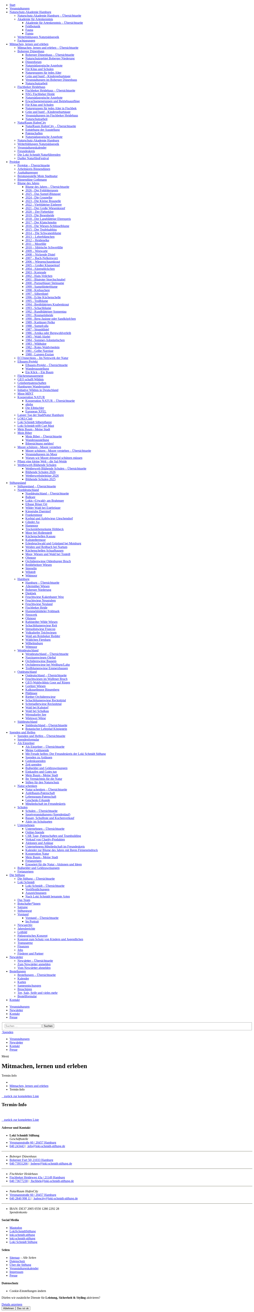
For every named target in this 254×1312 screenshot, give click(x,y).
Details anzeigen (12, 1304)
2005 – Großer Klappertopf (42, 265)
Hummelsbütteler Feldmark (42, 611)
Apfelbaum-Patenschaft (40, 793)
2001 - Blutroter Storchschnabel (45, 279)
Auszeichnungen (35, 893)
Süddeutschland (27, 721)
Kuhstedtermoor (35, 539)
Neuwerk (31, 614)
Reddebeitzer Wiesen (38, 564)
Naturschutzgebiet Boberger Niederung (50, 58)
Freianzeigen (33, 860)
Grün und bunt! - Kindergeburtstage (47, 76)
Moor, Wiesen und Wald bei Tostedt (47, 554)
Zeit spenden (33, 764)
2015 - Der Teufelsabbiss (41, 229)
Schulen (22, 807)
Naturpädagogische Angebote (44, 65)
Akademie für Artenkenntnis (35, 19)
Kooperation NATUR (31, 397)
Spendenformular (28, 739)
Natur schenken (27, 786)
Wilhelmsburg (34, 643)
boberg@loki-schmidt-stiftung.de (51, 1163)
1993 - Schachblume (38, 308)
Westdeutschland (27, 650)
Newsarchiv (25, 925)
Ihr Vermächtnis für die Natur (43, 778)
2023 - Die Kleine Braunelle (43, 201)
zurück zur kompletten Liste (20, 1096)
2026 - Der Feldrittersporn (41, 190)
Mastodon (16, 1227)
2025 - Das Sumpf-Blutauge (43, 194)
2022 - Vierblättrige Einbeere (43, 204)
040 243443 (17, 1146)
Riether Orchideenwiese (40, 696)
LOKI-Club (24, 418)
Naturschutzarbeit (36, 83)
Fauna (29, 30)
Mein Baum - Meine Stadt (33, 429)
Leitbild (22, 932)
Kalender (23, 978)
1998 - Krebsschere (37, 290)
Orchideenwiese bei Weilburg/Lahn (47, 664)
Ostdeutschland (27, 671)
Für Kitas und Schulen (39, 69)
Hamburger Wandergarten (33, 386)
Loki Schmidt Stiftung (23, 1242)
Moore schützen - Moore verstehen (39, 447)
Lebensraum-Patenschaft (40, 796)
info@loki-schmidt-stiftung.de (46, 1146)
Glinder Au (32, 522)
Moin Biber (24, 432)
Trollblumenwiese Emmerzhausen (46, 668)
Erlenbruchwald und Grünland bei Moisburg (53, 543)
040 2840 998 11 (20, 1198)
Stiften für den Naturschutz (42, 782)
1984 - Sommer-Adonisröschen (45, 340)
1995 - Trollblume (36, 301)
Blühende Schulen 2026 (40, 472)
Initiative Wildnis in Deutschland (37, 390)
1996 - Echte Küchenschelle (43, 297)
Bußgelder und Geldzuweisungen (46, 768)
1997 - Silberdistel (36, 293)
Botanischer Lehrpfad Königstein (46, 728)
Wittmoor (31, 575)
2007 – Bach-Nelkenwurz (41, 258)
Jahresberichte (26, 928)
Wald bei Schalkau (37, 711)
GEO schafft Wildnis (30, 379)
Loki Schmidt (26, 882)
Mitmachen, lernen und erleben (29, 44)
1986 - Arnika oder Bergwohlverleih (48, 333)
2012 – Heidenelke (37, 240)
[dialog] (127, 1303)
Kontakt (15, 1000)
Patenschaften (34, 133)
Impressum (16, 1272)
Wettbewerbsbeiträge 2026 (42, 475)
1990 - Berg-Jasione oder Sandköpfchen (50, 318)
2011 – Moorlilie (35, 243)
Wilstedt (30, 572)
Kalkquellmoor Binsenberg (42, 689)
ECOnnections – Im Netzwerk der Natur (42, 358)
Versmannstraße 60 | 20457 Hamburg (33, 1142)
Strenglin (31, 568)
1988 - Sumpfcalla (36, 326)
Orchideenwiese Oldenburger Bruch (48, 561)
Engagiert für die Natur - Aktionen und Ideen (53, 864)
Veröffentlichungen (37, 889)
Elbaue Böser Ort (36, 504)
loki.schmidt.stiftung (22, 1235)
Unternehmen (26, 825)
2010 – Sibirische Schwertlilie (44, 247)
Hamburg (23, 579)
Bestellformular (27, 996)
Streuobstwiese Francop (40, 629)
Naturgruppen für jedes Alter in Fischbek (51, 108)
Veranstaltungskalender (31, 147)
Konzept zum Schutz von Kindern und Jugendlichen (50, 939)
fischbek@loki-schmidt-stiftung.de (52, 1181)
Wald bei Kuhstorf (36, 707)
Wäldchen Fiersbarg (38, 639)
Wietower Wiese (35, 718)
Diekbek (30, 593)
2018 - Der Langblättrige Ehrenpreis (48, 219)
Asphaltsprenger (27, 172)
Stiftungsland (18, 482)
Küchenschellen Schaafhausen (44, 550)
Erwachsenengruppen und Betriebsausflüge (52, 101)
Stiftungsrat (24, 910)
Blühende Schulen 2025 (40, 479)
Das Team (23, 900)
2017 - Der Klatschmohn (41, 222)
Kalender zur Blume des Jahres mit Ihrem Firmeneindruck (61, 850)
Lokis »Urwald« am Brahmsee (44, 500)
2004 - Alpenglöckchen (40, 268)
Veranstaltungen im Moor (41, 454)
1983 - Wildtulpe (35, 343)
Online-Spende (34, 832)
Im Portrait (32, 921)
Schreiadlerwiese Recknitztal (43, 704)
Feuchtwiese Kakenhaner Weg (44, 597)
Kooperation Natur (37, 853)
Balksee (30, 497)
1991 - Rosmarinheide (39, 315)
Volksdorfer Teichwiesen (41, 632)
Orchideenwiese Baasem (40, 661)
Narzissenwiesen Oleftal (40, 657)
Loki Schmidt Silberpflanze (34, 422)
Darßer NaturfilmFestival (33, 158)
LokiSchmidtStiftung (23, 1231)
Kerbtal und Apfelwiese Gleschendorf (49, 518)
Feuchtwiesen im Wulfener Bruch (46, 679)
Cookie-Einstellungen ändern (28, 1291)
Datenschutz (17, 1261)
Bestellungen (18, 971)
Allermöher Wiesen (37, 586)
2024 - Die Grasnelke (38, 197)
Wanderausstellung (37, 368)
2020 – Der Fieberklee (39, 211)
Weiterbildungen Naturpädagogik (38, 37)
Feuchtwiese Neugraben (40, 600)
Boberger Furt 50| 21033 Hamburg (31, 1160)
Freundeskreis (26, 151)
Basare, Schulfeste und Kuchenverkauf (49, 818)
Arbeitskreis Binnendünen (33, 169)
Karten (21, 982)
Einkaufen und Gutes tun (41, 771)
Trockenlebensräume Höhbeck (44, 529)
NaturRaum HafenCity (31, 122)
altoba (29, 404)
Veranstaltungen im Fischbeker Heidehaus (51, 115)
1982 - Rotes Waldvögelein (42, 347)
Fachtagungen (26, 40)
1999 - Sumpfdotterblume (41, 286)
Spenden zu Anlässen (38, 757)
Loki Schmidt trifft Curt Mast (35, 425)
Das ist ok (23, 1308)
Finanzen (23, 946)
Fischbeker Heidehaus (31, 87)
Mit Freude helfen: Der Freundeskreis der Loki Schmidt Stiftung (65, 753)
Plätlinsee (31, 693)
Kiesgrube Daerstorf (38, 511)
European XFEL (35, 411)
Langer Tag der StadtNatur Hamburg (40, 415)
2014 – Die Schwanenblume (43, 233)
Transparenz (25, 942)
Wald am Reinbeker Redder (42, 636)
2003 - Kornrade (35, 272)
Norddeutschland (28, 490)
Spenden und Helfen (22, 732)
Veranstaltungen (20, 8)
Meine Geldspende (37, 750)
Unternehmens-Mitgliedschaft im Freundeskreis (55, 846)
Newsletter (16, 957)
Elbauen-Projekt (27, 361)
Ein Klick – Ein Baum (39, 372)
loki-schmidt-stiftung (22, 1238)
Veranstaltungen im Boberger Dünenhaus (51, 79)
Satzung (22, 907)
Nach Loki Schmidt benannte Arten (47, 896)
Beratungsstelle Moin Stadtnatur (37, 176)
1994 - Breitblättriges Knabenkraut (47, 304)
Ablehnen (8, 1308)
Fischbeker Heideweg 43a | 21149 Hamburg (37, 1177)
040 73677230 (19, 1181)
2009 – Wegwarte (36, 251)
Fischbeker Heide (36, 607)
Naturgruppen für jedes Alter (43, 72)
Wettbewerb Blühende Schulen (36, 465)
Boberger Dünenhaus (30, 51)
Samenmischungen (29, 985)
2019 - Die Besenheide (39, 215)
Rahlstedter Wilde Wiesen (41, 622)
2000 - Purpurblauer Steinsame (44, 283)
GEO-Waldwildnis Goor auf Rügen (47, 682)
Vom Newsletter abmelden (34, 967)
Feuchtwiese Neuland (39, 604)
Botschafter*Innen (28, 903)
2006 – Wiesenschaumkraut (42, 261)
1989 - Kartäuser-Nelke (40, 322)
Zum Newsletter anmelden (34, 964)
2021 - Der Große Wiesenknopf (45, 208)
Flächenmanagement (30, 375)
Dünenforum (33, 62)
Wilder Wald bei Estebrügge (43, 507)
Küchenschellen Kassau (40, 536)
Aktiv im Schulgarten (38, 821)
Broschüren (24, 989)
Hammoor (31, 525)
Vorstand (23, 914)
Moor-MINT (25, 393)
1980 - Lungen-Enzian (39, 354)
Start (12, 5)
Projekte (15, 161)
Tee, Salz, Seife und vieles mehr (37, 992)
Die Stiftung (17, 875)
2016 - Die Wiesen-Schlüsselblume (47, 226)
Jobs (20, 950)
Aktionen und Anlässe (39, 843)
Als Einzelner (26, 743)
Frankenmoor (33, 515)
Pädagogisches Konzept (32, 935)
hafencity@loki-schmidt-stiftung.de (55, 1198)
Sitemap (15, 1257)
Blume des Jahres (28, 183)
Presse (13, 1017)
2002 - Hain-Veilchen (38, 276)
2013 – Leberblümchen (40, 236)
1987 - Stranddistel (37, 329)
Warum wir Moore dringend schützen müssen (53, 457)
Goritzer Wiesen (35, 686)
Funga (29, 33)
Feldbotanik (32, 26)
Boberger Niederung (38, 589)
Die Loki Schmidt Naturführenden (39, 154)
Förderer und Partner (30, 953)
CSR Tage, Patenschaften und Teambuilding (53, 835)
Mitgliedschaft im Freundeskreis (45, 803)
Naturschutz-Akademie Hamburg (30, 12)
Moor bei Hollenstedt (38, 532)
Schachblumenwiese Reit (41, 625)
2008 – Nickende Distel (40, 254)
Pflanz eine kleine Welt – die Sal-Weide (42, 461)
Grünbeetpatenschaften (31, 383)
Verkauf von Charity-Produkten (45, 839)
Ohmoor (30, 557)
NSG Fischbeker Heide (40, 94)
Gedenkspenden (35, 761)
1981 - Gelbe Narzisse (39, 350)
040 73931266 (19, 1163)
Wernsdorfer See (35, 714)
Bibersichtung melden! (39, 443)
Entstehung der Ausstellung (42, 129)
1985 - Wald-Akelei (37, 336)
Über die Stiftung (20, 1264)
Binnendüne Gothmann (32, 179)
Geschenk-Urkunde (37, 800)
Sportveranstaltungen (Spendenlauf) (47, 814)
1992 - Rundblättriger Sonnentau (45, 311)
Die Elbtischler (34, 408)
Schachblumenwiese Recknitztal (45, 700)
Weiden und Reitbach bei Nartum (46, 547)
